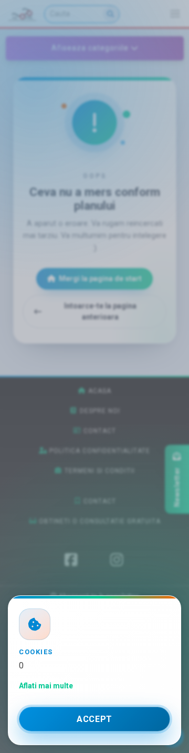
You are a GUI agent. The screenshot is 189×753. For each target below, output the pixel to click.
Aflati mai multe (46, 686)
